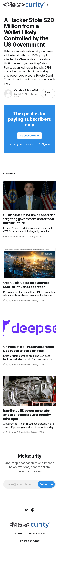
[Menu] (54, 5)
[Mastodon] (32, 510)
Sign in (45, 144)
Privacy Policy (36, 533)
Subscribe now (29, 135)
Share (47, 93)
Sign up (18, 533)
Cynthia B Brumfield (26, 90)
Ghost (36, 540)
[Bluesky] (26, 510)
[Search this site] (48, 5)
